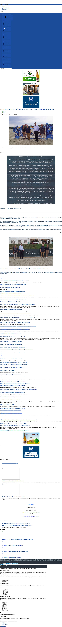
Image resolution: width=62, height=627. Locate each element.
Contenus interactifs (16, 568)
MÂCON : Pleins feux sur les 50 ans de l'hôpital (10, 463)
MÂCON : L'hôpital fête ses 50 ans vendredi (7, 370)
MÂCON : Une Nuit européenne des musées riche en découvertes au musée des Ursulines (15, 383)
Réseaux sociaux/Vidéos (23, 568)
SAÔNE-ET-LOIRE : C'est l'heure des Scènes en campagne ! (10, 333)
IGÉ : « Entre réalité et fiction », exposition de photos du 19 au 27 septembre (12, 291)
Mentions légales (4, 624)
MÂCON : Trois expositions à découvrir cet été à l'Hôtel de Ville (10, 293)
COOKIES (2, 564)
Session (35, 568)
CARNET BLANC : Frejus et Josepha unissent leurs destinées (12, 545)
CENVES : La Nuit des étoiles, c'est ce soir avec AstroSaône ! (10, 287)
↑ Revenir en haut (3, 626)
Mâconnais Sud (4, 9)
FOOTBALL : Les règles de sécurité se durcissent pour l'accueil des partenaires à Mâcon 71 (17, 525)
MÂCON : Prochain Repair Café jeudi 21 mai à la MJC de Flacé (11, 413)
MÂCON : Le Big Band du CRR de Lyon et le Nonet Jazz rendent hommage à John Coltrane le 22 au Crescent (18, 389)
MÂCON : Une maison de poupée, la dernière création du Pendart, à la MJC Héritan (14, 423)
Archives (3, 622)
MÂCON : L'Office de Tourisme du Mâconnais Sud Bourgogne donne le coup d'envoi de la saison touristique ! (18, 419)
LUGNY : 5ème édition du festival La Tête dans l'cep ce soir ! (10, 301)
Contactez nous (4, 623)
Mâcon (3, 6)
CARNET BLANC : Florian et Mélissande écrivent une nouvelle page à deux (17, 539)
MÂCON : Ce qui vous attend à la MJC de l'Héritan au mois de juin (11, 358)
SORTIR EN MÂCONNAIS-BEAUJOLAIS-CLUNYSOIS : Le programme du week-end (15, 329)
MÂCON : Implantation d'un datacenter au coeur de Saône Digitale (13, 496)
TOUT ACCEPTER (9, 563)
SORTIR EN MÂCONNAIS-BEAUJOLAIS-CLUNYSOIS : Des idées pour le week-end (14, 280)
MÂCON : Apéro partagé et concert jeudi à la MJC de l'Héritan (10, 374)
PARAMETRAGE (3, 563)
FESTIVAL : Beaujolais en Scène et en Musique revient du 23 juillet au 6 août (13, 299)
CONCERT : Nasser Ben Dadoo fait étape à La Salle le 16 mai (10, 410)
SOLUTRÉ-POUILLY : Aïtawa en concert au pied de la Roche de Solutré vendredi (14, 364)
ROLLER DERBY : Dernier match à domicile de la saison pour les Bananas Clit (13, 362)
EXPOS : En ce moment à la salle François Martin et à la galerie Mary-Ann (12, 381)
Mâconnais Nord (4, 8)
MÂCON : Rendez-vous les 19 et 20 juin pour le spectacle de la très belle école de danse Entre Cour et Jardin (18, 326)
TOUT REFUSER (15, 563)
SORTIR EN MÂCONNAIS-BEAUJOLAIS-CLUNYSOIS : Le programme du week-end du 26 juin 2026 (17, 317)
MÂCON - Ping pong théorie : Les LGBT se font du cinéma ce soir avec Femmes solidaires (15, 322)
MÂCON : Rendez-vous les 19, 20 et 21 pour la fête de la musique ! (11, 341)
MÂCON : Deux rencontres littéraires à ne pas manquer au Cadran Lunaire (12, 385)
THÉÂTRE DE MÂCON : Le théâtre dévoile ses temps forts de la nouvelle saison (13, 336)
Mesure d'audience (10, 568)
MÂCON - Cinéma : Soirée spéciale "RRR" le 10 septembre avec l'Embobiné (13, 284)
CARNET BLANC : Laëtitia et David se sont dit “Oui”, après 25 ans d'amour (15, 551)
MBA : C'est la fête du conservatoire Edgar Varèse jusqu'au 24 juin (11, 344)
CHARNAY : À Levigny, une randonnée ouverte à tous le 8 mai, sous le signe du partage (14, 430)
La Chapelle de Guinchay (6, 7)
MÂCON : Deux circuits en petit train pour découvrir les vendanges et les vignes (13, 278)
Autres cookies (30, 568)
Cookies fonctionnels (4, 568)
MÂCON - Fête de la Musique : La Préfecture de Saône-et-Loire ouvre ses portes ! (14, 347)
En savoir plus (16, 561)
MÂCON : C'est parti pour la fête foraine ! (7, 404)
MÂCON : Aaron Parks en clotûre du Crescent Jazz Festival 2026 (11, 309)
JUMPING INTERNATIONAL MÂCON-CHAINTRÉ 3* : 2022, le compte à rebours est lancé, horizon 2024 (27, 109)
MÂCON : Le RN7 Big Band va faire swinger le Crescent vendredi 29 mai (12, 367)
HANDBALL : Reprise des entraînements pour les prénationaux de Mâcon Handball (16, 523)
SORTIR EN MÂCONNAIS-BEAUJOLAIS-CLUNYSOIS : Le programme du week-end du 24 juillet (17, 295)
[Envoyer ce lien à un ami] (3, 112)
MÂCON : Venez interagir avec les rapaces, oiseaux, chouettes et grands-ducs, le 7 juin (14, 355)
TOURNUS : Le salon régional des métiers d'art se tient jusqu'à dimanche (12, 392)
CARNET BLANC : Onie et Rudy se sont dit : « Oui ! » (11, 557)
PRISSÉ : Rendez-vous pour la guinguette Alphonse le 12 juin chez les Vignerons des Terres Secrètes (16, 349)
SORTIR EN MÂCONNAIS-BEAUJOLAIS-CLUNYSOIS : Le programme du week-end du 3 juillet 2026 (17, 304)
